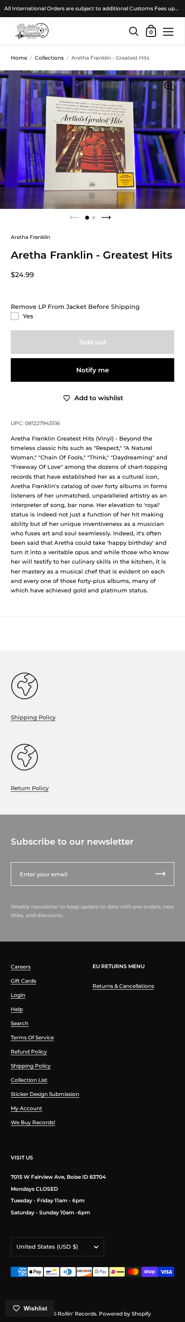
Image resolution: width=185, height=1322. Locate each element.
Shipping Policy (33, 717)
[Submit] (160, 874)
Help (17, 1009)
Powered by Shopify (125, 1313)
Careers (21, 966)
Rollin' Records (77, 1313)
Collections (49, 57)
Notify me (92, 370)
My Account (26, 1108)
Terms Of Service (32, 1037)
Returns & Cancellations (123, 986)
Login (18, 995)
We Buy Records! (33, 1122)
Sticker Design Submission (45, 1094)
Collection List (29, 1080)
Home (19, 57)
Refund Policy (29, 1051)
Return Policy (30, 788)
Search (19, 1023)
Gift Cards (23, 981)
